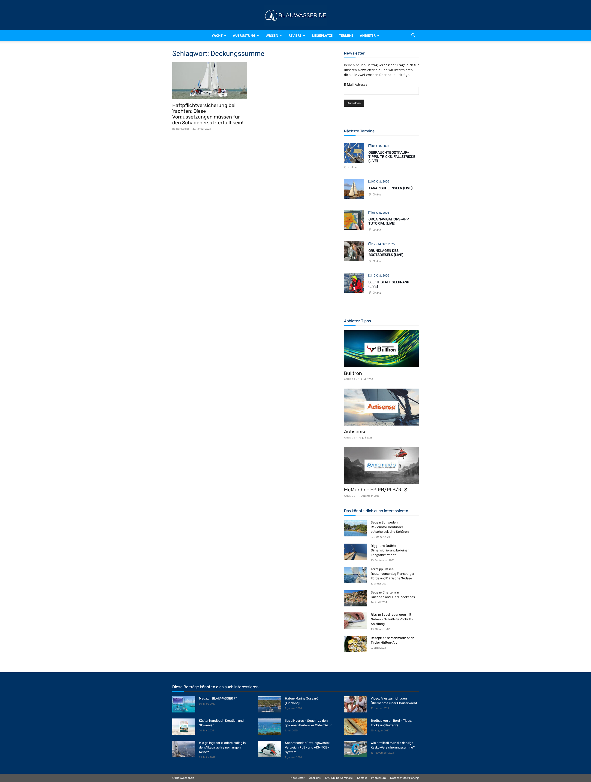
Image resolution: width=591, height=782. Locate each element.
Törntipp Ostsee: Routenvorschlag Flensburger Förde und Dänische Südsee (392, 573)
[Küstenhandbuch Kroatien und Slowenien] (183, 726)
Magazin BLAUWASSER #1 (218, 698)
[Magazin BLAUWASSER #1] (183, 704)
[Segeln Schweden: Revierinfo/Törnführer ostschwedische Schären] (355, 528)
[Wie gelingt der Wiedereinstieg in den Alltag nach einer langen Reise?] (183, 749)
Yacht (217, 35)
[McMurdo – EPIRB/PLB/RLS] (381, 465)
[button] (413, 35)
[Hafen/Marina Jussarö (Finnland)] (269, 704)
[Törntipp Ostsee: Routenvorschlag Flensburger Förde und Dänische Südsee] (355, 575)
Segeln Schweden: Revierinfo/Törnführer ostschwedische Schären (390, 527)
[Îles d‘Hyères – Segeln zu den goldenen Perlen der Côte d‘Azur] (269, 726)
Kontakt (362, 778)
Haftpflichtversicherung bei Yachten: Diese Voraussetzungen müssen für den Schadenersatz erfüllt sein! (207, 113)
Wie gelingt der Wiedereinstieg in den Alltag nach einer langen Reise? (222, 747)
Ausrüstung (244, 35)
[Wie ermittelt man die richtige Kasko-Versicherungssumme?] (355, 749)
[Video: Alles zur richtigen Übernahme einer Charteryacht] (355, 704)
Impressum (378, 778)
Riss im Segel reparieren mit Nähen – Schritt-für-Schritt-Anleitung (392, 619)
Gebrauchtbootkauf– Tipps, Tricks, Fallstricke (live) (391, 156)
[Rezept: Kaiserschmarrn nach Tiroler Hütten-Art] (355, 644)
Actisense (355, 431)
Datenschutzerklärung (404, 778)
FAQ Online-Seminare (339, 778)
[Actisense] (381, 407)
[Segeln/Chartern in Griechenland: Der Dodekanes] (355, 598)
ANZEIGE (349, 379)
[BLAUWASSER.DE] (295, 15)
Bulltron (353, 373)
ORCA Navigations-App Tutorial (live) (388, 221)
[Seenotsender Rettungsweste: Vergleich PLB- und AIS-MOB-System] (269, 749)
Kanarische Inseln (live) (390, 188)
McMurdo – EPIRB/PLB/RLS (375, 490)
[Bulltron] (381, 348)
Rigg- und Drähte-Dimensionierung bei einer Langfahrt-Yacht (390, 550)
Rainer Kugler (180, 128)
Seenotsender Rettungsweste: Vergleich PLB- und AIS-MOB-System (307, 747)
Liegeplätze (322, 35)
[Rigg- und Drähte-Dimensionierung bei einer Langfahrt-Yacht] (355, 552)
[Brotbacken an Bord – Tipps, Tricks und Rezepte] (355, 726)
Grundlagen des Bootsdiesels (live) (385, 253)
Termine (346, 35)
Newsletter (297, 778)
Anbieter (368, 35)
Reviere (295, 35)
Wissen (272, 35)
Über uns (315, 778)
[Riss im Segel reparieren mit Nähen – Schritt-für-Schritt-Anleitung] (355, 620)
